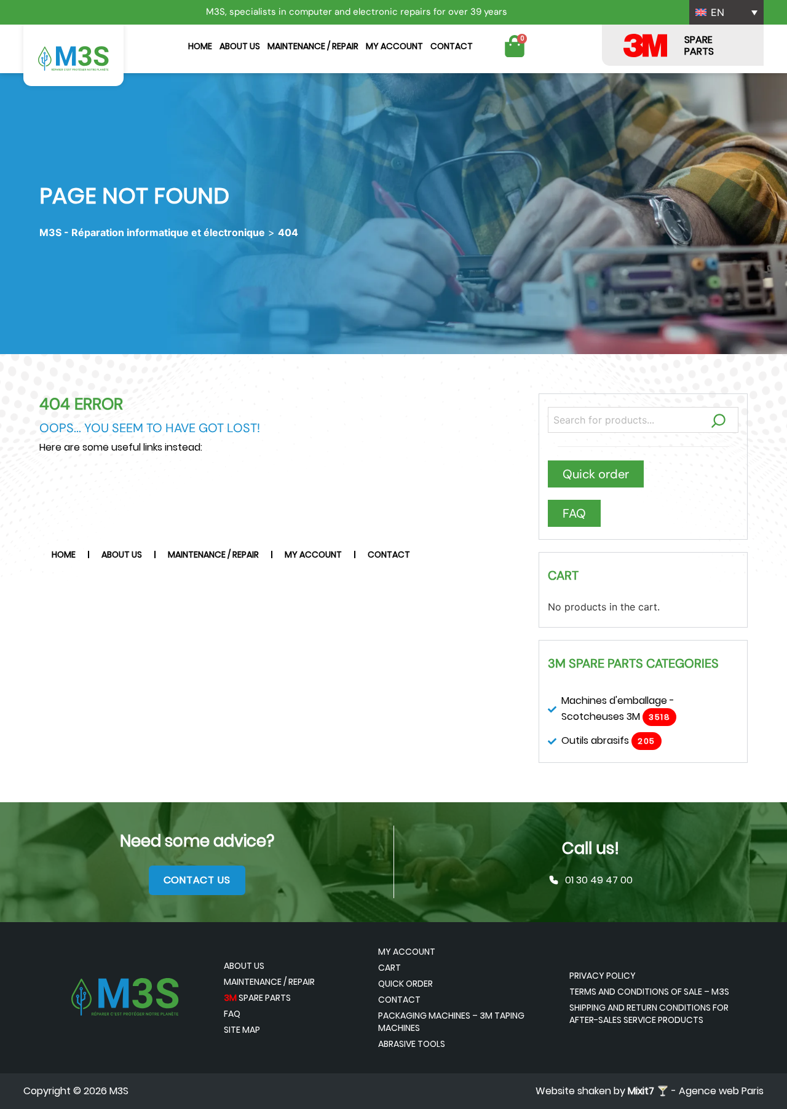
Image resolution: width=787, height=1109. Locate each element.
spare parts (257, 998)
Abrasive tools (411, 1044)
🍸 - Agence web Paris (696, 1091)
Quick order (405, 983)
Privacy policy (602, 975)
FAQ (232, 1014)
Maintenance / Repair (312, 46)
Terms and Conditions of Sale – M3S (649, 991)
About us (239, 46)
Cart (389, 967)
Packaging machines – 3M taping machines (451, 1021)
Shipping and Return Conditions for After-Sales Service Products (649, 1013)
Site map (242, 1030)
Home (200, 46)
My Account (394, 46)
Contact (451, 46)
